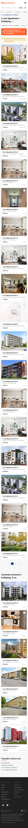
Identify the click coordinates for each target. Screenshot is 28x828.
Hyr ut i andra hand (18, 789)
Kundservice (17, 792)
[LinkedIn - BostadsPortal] (7, 805)
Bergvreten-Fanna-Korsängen (10, 25)
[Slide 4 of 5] (14, 62)
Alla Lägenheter (5, 763)
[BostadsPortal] (8, 2)
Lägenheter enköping (7, 765)
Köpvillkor (3, 796)
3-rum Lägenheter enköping (9, 770)
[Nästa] (19, 563)
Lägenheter (9, 12)
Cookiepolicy (4, 794)
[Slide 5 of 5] (15, 62)
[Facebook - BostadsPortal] (3, 805)
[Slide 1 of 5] (12, 62)
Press (2, 789)
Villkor (15, 794)
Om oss (3, 784)
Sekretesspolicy (5, 792)
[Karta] (25, 7)
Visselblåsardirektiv (6, 799)
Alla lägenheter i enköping (10, 15)
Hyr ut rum (16, 784)
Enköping (17, 12)
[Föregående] (9, 563)
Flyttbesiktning (17, 787)
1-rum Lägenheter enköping (9, 767)
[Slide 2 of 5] (13, 62)
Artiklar (3, 787)
